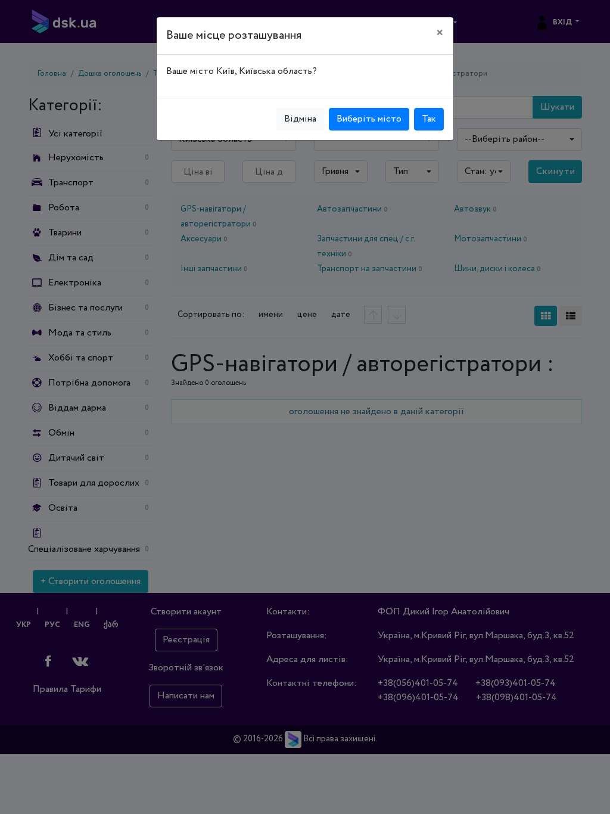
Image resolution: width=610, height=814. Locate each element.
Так (429, 119)
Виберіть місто (369, 119)
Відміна (300, 119)
